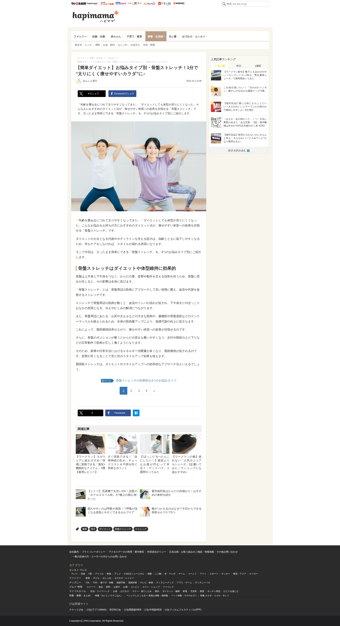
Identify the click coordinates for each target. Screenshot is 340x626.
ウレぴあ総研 (78, 4)
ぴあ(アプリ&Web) (96, 609)
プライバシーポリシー (93, 551)
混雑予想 (120, 582)
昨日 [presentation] (239, 66)
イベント (192, 573)
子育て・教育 (134, 36)
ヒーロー (253, 573)
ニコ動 (158, 573)
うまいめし (134, 4)
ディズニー (75, 582)
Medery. (179, 4)
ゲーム (181, 573)
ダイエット (105, 529)
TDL (88, 582)
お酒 (125, 587)
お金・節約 (109, 44)
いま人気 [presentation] (220, 65)
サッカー (225, 573)
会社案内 (74, 551)
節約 (157, 591)
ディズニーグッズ (165, 582)
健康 (84, 529)
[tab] (220, 65)
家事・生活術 (155, 36)
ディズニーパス (202, 582)
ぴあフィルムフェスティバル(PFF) (183, 609)
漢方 (93, 529)
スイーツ (91, 587)
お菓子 (117, 587)
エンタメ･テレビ (78, 570)
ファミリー (80, 36)
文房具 (193, 591)
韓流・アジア (239, 573)
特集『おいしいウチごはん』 (109, 595)
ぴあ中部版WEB (153, 609)
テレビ (74, 573)
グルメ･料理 (75, 586)
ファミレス (168, 587)
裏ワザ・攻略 (106, 582)
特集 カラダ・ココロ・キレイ (214, 595)
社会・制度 (149, 44)
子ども (96, 578)
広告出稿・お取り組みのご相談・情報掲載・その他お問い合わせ (203, 551)
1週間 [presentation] (258, 66)
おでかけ (124, 591)
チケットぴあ (76, 609)
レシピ (88, 44)
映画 (109, 573)
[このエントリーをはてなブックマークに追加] (136, 413)
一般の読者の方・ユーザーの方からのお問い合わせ (99, 556)
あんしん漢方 (90, 80)
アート (203, 573)
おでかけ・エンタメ (193, 36)
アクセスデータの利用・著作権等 (126, 551)
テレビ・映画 (146, 582)
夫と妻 (172, 36)
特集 (71, 595)
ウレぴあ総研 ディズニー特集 (107, 4)
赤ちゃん (116, 36)
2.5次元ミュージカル (134, 573)
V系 (90, 573)
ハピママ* (92, 4)
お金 (115, 591)
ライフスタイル (77, 591)
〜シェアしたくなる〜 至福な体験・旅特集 (147, 595)
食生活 (78, 44)
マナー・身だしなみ (142, 591)
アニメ (117, 573)
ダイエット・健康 (171, 591)
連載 (78, 595)
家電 (185, 591)
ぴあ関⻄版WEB (132, 609)
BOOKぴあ (115, 609)
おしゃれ (123, 44)
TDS (95, 582)
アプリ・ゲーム (184, 582)
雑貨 (202, 591)
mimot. (121, 4)
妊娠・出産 (98, 36)
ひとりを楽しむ (231, 591)
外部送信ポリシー (156, 551)
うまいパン (149, 4)
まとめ (87, 595)
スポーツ (214, 573)
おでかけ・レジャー (124, 578)
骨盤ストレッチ (123, 529)
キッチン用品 (213, 591)
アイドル (99, 573)
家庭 (88, 578)
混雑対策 (132, 582)
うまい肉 (164, 4)
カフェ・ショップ (151, 587)
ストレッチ (141, 529)
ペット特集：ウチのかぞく (184, 595)
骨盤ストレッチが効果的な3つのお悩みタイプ (139, 380)
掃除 (97, 44)
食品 (101, 587)
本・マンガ (169, 573)
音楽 (83, 573)
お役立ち (135, 44)
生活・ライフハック (100, 591)
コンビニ (135, 587)
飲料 (108, 587)
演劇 (149, 573)
